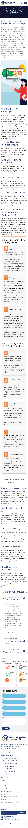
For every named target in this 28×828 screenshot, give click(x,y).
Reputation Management (10, 763)
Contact (4, 705)
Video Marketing (8, 768)
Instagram (13, 752)
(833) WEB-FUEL (6, 799)
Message (4, 717)
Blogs (4, 785)
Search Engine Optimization (11, 758)
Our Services (6, 783)
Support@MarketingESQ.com (9, 802)
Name (3, 693)
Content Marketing (8, 766)
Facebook (5, 752)
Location (4, 711)
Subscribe (21, 812)
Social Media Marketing (10, 771)
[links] (8, 3)
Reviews (5, 788)
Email (3, 699)
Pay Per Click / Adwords (10, 761)
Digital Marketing (8, 774)
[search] (21, 3)
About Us (5, 780)
